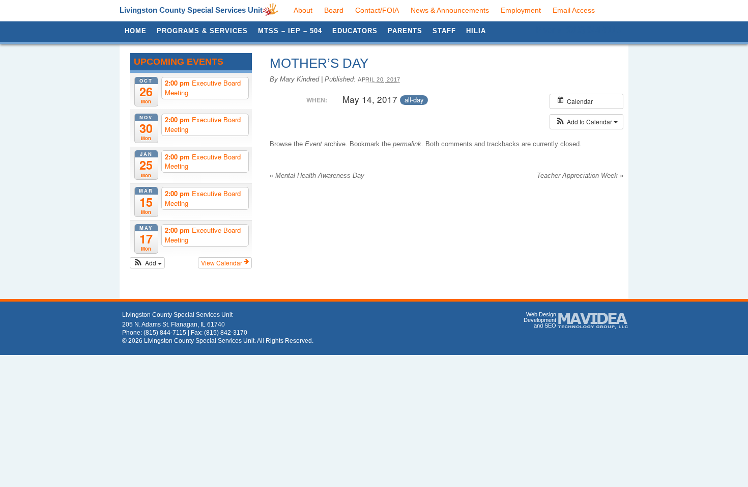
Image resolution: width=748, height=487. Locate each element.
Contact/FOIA (377, 10)
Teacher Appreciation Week (580, 175)
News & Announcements (450, 10)
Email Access (574, 10)
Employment (521, 10)
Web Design (541, 314)
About (303, 10)
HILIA (476, 31)
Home (136, 31)
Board (333, 10)
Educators (355, 31)
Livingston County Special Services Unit (191, 10)
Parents (405, 31)
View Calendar (222, 262)
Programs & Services (202, 31)
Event (313, 144)
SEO (550, 325)
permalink (407, 144)
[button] (147, 263)
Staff (444, 31)
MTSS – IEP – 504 (290, 31)
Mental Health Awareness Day (317, 175)
